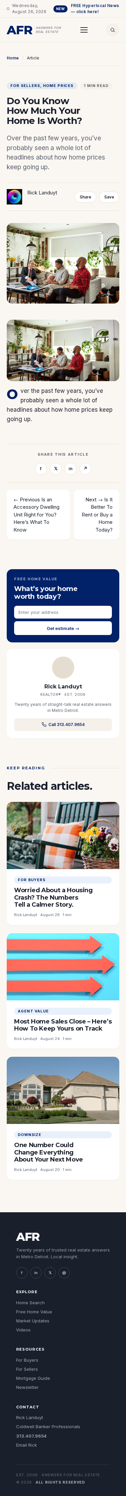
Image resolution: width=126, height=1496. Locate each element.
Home (13, 57)
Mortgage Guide (33, 1378)
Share (85, 196)
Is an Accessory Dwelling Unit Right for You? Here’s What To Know (36, 514)
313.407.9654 (31, 1436)
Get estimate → (63, 628)
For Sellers (25, 86)
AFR (28, 1236)
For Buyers (27, 1360)
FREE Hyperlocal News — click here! (87, 8)
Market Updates (32, 1320)
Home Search (30, 1302)
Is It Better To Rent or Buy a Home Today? (97, 514)
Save (109, 196)
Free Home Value (34, 1311)
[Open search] (112, 30)
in (71, 468)
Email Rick (26, 1445)
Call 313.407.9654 (66, 724)
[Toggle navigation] (84, 30)
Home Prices (58, 86)
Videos (23, 1329)
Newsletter (27, 1387)
